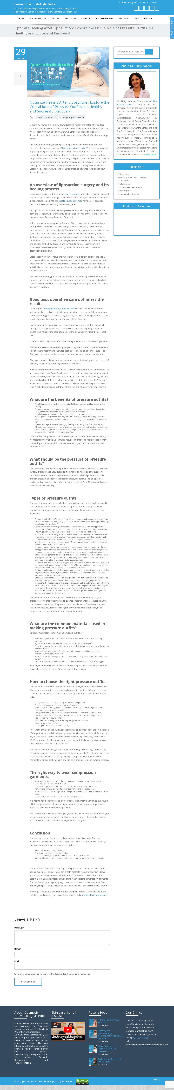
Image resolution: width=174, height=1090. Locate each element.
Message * (19, 928)
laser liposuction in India (73, 148)
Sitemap (156, 1080)
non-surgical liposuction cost (72, 117)
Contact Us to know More (94, 895)
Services (54, 18)
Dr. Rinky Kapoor (37, 18)
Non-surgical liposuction (47, 117)
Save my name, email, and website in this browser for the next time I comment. (53, 974)
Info (136, 18)
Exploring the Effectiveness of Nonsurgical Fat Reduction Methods (110, 1034)
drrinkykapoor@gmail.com (129, 2)
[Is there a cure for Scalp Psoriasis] (93, 1023)
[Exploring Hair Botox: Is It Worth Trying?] (93, 1062)
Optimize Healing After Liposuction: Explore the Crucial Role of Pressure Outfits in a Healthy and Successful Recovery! (69, 107)
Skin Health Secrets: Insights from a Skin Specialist (107, 1048)
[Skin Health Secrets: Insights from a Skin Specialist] (93, 1049)
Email (17, 961)
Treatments (70, 18)
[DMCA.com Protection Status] (82, 1081)
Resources (123, 18)
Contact (147, 18)
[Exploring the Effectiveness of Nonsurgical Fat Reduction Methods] (93, 1034)
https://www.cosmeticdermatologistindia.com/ (147, 1044)
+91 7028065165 (150, 2)
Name (17, 949)
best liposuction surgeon (70, 200)
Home (21, 18)
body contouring (73, 194)
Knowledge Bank (105, 18)
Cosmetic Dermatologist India (34, 4)
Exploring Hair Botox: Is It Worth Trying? (109, 1060)
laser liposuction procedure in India (60, 308)
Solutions (86, 18)
